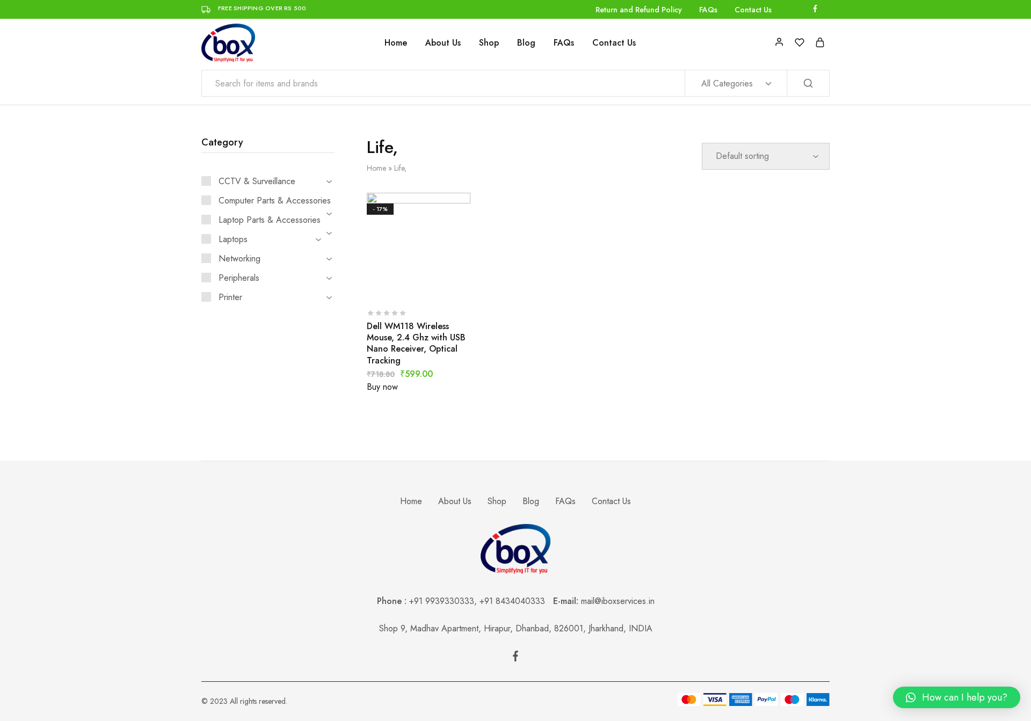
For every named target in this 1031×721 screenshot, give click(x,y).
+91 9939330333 (441, 601)
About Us (443, 43)
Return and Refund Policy (639, 9)
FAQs (708, 9)
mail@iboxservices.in (618, 601)
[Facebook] (515, 658)
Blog (526, 43)
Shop (489, 43)
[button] (956, 697)
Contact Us (753, 9)
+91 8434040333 (516, 601)
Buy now (382, 387)
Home (395, 43)
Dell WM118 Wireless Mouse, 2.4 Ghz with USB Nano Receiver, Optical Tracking (416, 343)
